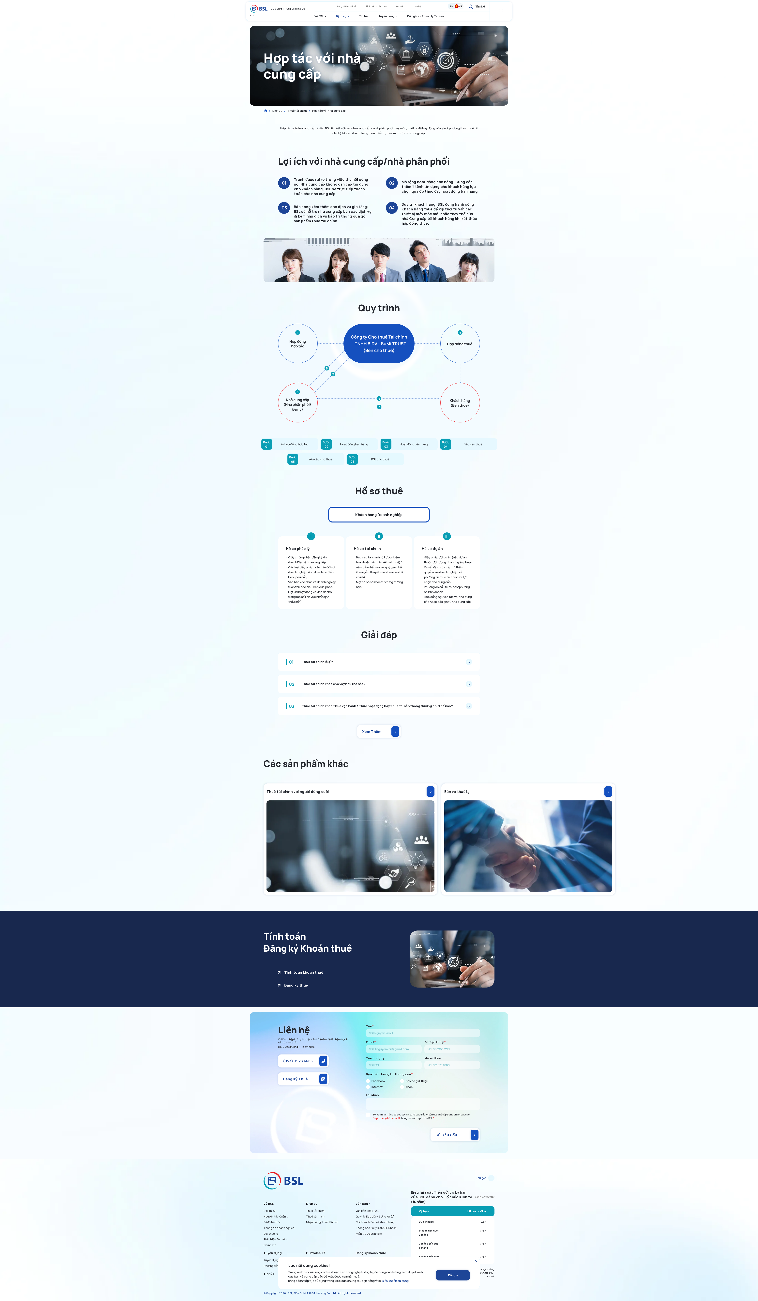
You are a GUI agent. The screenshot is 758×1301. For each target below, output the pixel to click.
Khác (409, 1087)
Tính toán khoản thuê (376, 6)
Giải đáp (400, 6)
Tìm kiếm (481, 6)
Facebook (378, 1081)
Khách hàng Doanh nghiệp (378, 514)
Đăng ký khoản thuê (346, 6)
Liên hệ (417, 6)
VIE (460, 6)
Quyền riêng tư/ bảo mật (386, 1118)
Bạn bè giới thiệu (417, 1081)
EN (451, 6)
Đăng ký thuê (296, 985)
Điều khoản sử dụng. (395, 1281)
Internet (377, 1087)
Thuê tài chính (297, 111)
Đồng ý (453, 1275)
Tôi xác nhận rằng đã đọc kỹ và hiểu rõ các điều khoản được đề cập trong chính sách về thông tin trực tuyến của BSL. (421, 1116)
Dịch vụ (277, 111)
